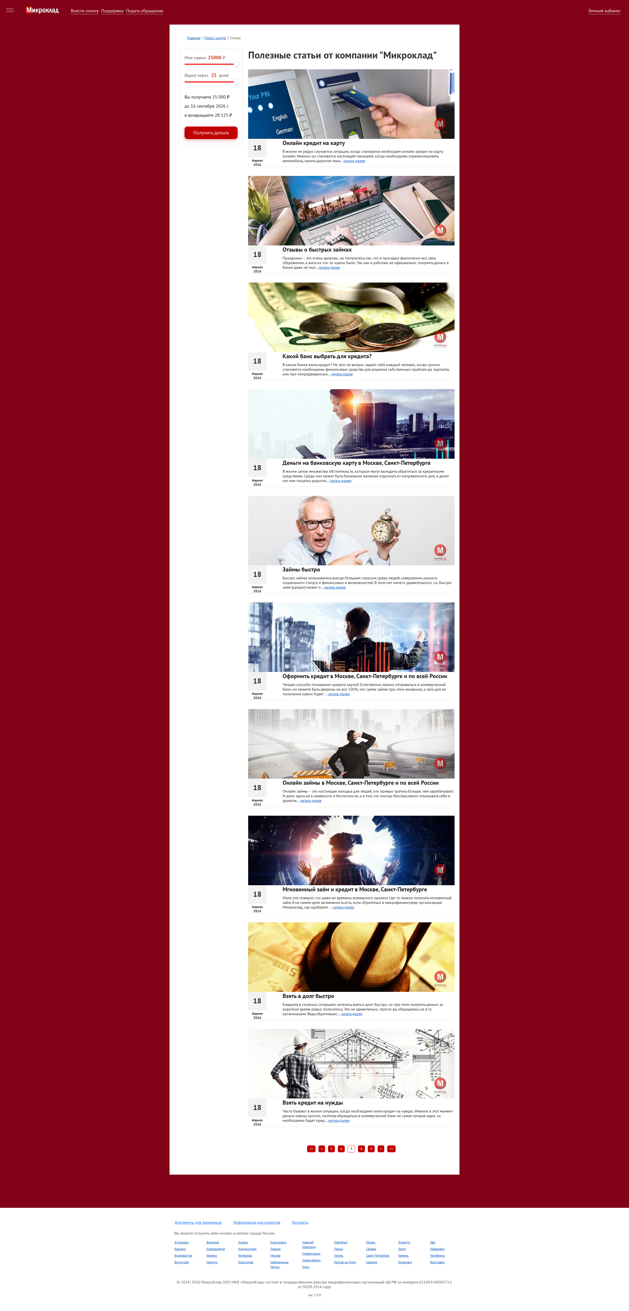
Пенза (338, 1249)
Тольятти (404, 1242)
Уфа (432, 1242)
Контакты (300, 1222)
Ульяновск (405, 1262)
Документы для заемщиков (198, 1222)
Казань (243, 1242)
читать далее (354, 160)
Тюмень (403, 1256)
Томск (402, 1249)
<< (311, 1149)
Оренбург (341, 1242)
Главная (193, 37)
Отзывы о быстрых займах (317, 249)
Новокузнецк (311, 1254)
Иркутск (211, 1262)
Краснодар (245, 1262)
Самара (371, 1249)
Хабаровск (437, 1249)
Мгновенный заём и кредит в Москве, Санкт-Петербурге (355, 889)
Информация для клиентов (256, 1222)
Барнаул (180, 1249)
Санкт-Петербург (377, 1256)
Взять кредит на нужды (313, 1102)
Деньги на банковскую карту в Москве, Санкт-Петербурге (356, 463)
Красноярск (278, 1242)
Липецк (275, 1249)
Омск (305, 1267)
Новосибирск (311, 1260)
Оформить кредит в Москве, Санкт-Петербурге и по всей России (365, 676)
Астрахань (181, 1242)
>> (391, 1149)
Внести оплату (85, 11)
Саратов (371, 1262)
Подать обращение (144, 11)
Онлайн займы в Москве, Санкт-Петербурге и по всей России (361, 782)
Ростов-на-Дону (345, 1262)
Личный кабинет (604, 11)
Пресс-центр (215, 37)
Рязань (370, 1242)
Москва (275, 1256)
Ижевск (211, 1256)
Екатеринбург (215, 1249)
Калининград (247, 1249)
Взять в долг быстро (308, 996)
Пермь (338, 1256)
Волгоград (181, 1262)
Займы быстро (301, 569)
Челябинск (437, 1256)
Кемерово (245, 1256)
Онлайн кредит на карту (314, 143)
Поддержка (112, 11)
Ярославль (437, 1262)
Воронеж (212, 1242)
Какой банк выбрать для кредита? (327, 356)
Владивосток (183, 1256)
